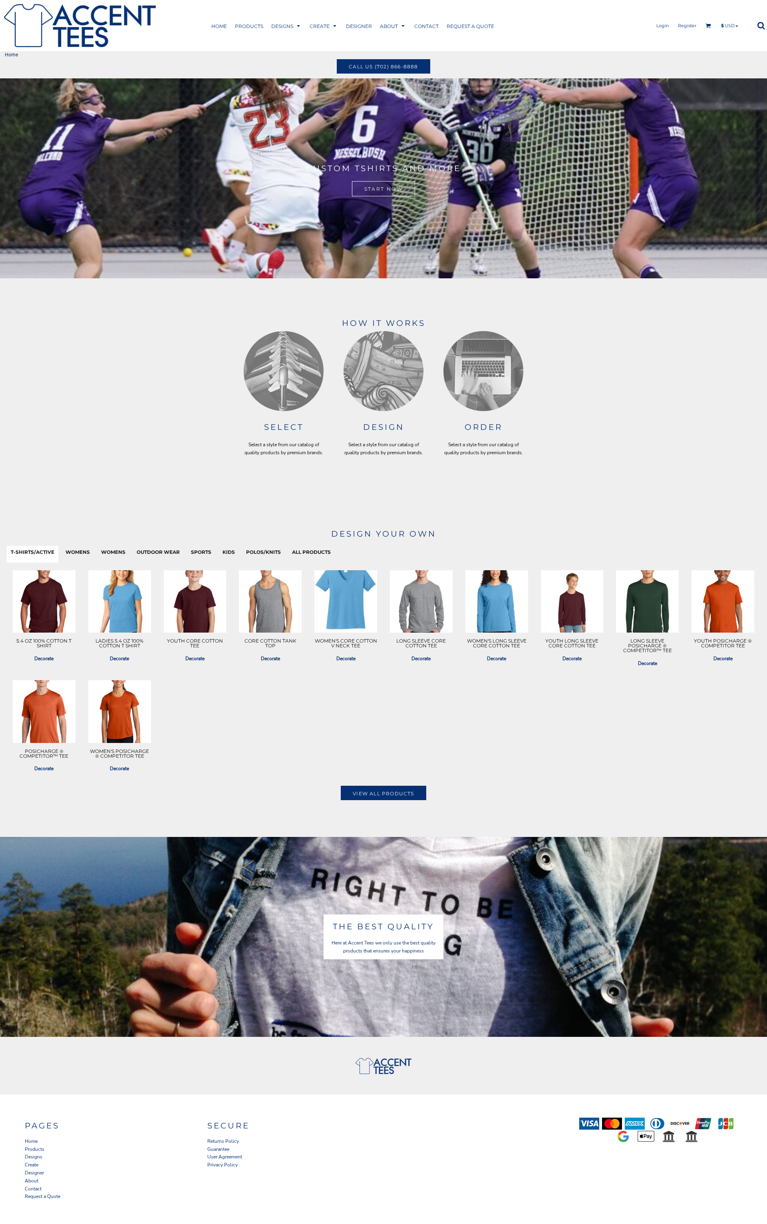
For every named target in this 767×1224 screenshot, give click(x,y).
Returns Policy (223, 1141)
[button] (249, 26)
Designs (33, 1157)
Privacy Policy (222, 1165)
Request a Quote (42, 1196)
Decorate (44, 658)
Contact (33, 1189)
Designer (34, 1173)
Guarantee (218, 1149)
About (31, 1181)
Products (34, 1149)
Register (687, 25)
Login (662, 25)
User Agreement (224, 1157)
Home (31, 1141)
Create (31, 1165)
